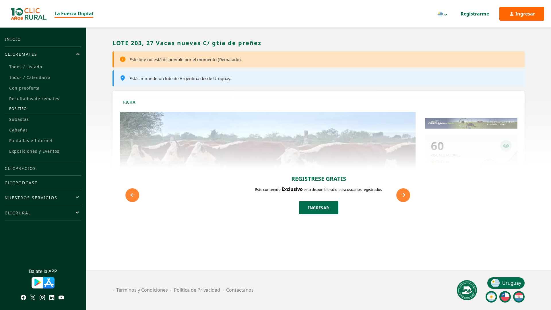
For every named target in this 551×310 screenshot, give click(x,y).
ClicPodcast (21, 182)
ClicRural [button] (18, 213)
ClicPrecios (20, 168)
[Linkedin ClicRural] (51, 298)
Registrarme (475, 14)
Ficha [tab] (129, 102)
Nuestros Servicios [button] (31, 197)
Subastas (19, 119)
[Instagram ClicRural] (42, 298)
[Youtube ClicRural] (61, 298)
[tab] (43, 53)
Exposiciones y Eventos (34, 151)
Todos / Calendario (29, 77)
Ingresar (318, 207)
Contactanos (240, 290)
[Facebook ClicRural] (23, 298)
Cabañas (18, 130)
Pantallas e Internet (31, 140)
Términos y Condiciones (142, 290)
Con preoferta (24, 88)
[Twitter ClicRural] (33, 298)
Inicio (13, 39)
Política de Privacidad (197, 290)
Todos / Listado (25, 66)
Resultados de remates (34, 98)
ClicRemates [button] (21, 54)
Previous (132, 195)
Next (403, 195)
